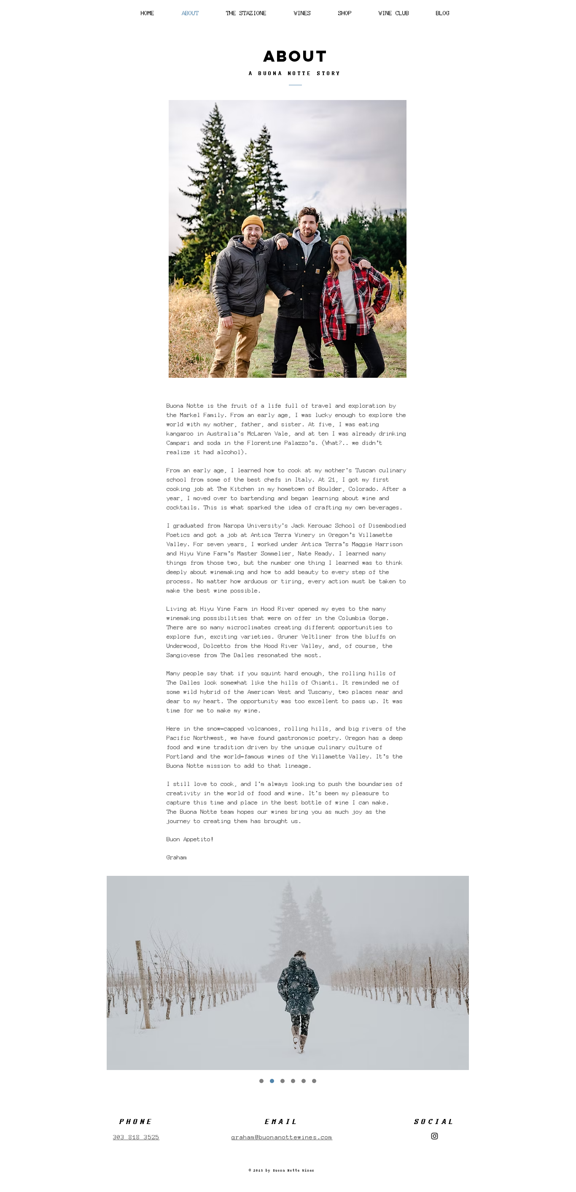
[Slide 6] (314, 1081)
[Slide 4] (282, 1081)
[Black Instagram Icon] (434, 1136)
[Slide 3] (261, 1081)
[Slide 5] (303, 1081)
